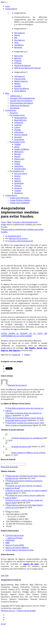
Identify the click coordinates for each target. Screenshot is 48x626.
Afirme (17, 35)
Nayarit (17, 156)
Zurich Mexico (20, 91)
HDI (26, 348)
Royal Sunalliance (21, 88)
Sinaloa (17, 176)
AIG (15, 37)
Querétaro (18, 166)
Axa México (19, 45)
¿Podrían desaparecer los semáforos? (27, 438)
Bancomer (18, 56)
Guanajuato (19, 139)
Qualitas (17, 86)
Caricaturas (15, 108)
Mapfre (32, 348)
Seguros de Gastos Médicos (17, 547)
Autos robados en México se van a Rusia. (28, 452)
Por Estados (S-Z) (17, 171)
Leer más (5, 575)
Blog (7, 93)
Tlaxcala (17, 185)
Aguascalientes (20, 117)
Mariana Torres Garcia (18, 238)
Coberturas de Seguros (19, 105)
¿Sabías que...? (16, 96)
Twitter (27, 354)
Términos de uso (8, 610)
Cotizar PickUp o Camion (20, 200)
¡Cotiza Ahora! (11, 195)
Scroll (3, 624)
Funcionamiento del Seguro (21, 103)
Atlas (16, 42)
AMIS (7, 543)
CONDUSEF (10, 540)
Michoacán (18, 151)
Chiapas (17, 130)
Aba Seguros (19, 33)
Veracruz (18, 188)
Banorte (17, 58)
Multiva (17, 83)
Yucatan (17, 190)
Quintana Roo (20, 168)
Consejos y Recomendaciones (22, 98)
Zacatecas (18, 193)
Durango (18, 137)
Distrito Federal (20, 134)
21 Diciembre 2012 (13, 236)
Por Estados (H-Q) (17, 142)
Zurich (39, 348)
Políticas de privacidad (26, 610)
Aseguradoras (11, 9)
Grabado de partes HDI (21, 446)
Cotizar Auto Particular (19, 198)
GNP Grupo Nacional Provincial (27, 68)
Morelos (17, 154)
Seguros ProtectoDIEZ (14, 545)
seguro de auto (31, 564)
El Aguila (17, 60)
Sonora (17, 178)
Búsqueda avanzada (9, 467)
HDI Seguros (19, 76)
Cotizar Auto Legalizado (19, 202)
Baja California (20, 120)
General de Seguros (22, 65)
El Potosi (18, 63)
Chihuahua (18, 132)
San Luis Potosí (20, 173)
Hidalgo (17, 144)
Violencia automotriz (33, 481)
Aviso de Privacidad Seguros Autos (24, 419)
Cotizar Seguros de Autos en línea (19, 550)
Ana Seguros (19, 40)
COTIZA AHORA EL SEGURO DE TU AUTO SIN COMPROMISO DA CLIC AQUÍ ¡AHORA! (24, 334)
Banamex (18, 47)
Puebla (17, 164)
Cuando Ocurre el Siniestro (21, 100)
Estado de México (21, 149)
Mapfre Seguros (21, 81)
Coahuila (18, 125)
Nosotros (14, 113)
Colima (17, 127)
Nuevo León (19, 159)
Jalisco (17, 147)
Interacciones (20, 79)
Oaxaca (17, 161)
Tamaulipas (19, 183)
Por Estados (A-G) (17, 115)
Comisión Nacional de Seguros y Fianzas (14, 536)
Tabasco (17, 181)
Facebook (16, 354)
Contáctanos (10, 110)
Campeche (18, 122)
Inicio (7, 6)
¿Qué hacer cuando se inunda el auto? (24, 424)
